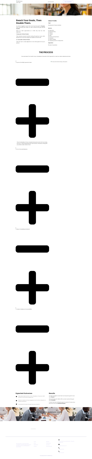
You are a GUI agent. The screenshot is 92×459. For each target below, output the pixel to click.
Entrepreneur (48, 443)
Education (48, 444)
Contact (35, 446)
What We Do (36, 444)
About (35, 443)
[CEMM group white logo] (19, 2)
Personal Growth (49, 446)
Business (47, 441)
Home (35, 441)
